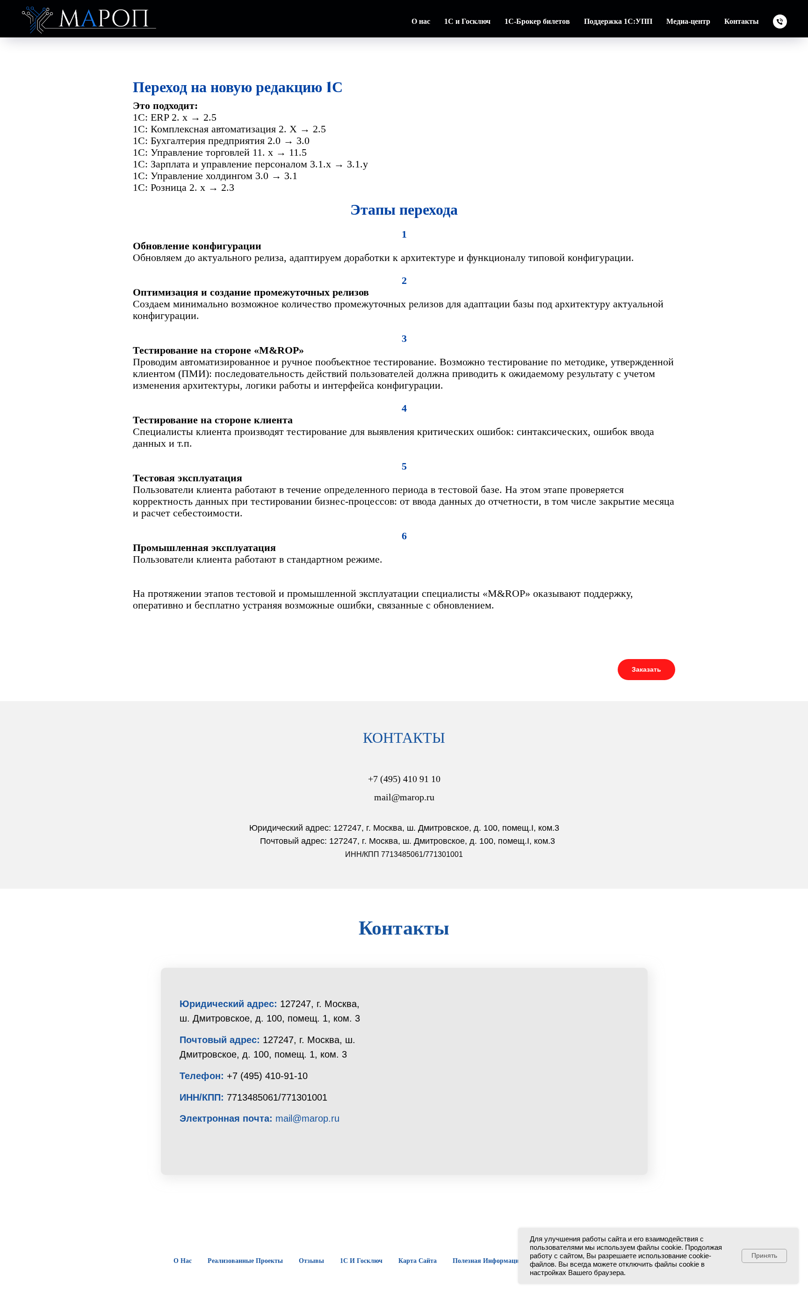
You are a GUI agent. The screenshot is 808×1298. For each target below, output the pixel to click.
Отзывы (311, 1260)
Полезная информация (488, 1260)
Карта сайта (417, 1260)
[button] (646, 669)
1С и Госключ (467, 21)
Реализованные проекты (245, 1260)
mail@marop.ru (307, 1118)
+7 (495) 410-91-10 (267, 1076)
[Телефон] (780, 22)
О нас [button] (420, 21)
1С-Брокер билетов (537, 21)
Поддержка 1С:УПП (618, 21)
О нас (182, 1260)
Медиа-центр (688, 21)
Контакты (741, 21)
